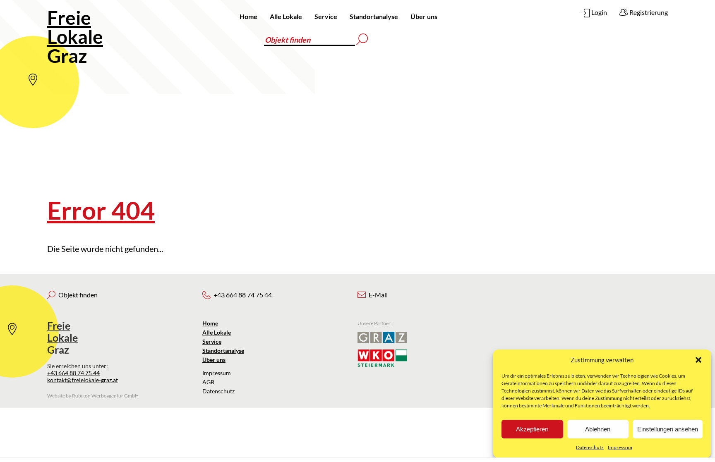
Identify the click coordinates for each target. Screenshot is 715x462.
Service (325, 16)
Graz (75, 36)
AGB (208, 381)
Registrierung (648, 12)
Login (599, 12)
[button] (698, 360)
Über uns (423, 16)
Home (248, 16)
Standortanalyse (374, 16)
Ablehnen (597, 429)
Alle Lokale (286, 16)
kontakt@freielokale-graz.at (82, 379)
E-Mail (378, 295)
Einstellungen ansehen (667, 429)
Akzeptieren (532, 429)
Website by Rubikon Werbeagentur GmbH (93, 396)
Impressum (620, 447)
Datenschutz (590, 447)
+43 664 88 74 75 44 (73, 372)
